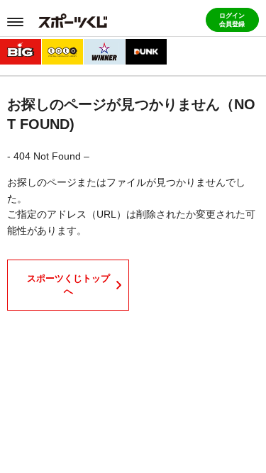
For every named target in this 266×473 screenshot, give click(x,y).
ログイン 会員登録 (232, 20)
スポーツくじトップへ (68, 284)
